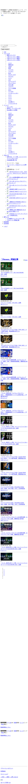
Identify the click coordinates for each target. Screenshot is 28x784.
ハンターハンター (13, 93)
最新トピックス (11, 55)
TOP (5, 52)
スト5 (10, 100)
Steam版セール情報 (12, 110)
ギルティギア (12, 74)
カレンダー (10, 106)
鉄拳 (9, 68)
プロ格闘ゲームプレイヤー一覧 (15, 218)
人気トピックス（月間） (14, 60)
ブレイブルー (12, 83)
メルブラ (10, 86)
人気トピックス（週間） (14, 58)
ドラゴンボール (12, 103)
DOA (9, 90)
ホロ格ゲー (11, 101)
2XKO (10, 66)
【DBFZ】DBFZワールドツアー (18, 191)
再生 (2, 724)
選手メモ (6, 217)
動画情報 (6, 222)
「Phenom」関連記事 (9, 259)
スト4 (10, 98)
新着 (15, 722)
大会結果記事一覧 (12, 160)
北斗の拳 (10, 84)
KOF (9, 73)
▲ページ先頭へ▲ (6, 782)
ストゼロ (10, 91)
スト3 (10, 78)
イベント (6, 105)
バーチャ (10, 71)
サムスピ (10, 76)
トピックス (7, 53)
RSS (26, 260)
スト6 (10, 63)
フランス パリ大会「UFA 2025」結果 (11, 302)
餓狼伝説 (10, 64)
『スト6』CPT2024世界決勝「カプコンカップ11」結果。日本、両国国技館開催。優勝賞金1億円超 (14, 361)
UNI (9, 80)
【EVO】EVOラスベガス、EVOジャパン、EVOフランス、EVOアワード (17, 173)
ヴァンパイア (12, 81)
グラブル (10, 69)
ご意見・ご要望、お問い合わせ (9, 777)
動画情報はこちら (6, 727)
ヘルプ (5, 226)
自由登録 (6, 223)
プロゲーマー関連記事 (13, 220)
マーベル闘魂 (12, 88)
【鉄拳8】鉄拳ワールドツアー (17, 189)
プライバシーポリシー (7, 768)
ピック (22, 722)
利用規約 (3, 771)
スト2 (10, 96)
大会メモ (6, 155)
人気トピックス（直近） (14, 56)
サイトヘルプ (4, 774)
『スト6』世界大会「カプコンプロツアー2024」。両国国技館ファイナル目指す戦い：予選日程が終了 (14, 395)
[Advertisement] (14, 31)
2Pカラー (5, 47)
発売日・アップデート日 (14, 108)
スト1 (10, 95)
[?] (7, 722)
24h (10, 722)
